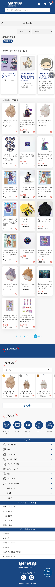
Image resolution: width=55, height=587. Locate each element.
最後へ (40, 336)
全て (4, 17)
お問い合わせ (7, 525)
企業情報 (6, 534)
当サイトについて (9, 507)
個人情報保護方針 (9, 557)
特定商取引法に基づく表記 (12, 552)
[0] (51, 4)
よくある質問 (7, 516)
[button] (52, 75)
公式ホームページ (9, 543)
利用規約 (6, 547)
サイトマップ (7, 511)
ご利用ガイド (7, 520)
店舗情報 (6, 538)
